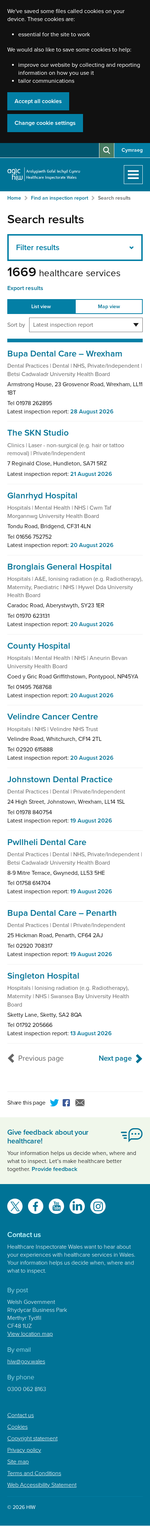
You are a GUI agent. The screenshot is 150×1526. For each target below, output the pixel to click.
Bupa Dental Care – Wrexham (64, 353)
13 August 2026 (91, 1033)
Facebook (67, 1104)
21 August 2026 (91, 474)
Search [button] (106, 150)
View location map (30, 1334)
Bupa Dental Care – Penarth (62, 913)
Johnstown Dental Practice (59, 779)
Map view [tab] (109, 306)
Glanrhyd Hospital (42, 495)
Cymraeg (132, 150)
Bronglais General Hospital (59, 567)
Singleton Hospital (43, 976)
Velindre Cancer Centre (52, 716)
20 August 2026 (92, 545)
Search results (114, 198)
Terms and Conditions (34, 1473)
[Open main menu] (133, 174)
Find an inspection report (59, 198)
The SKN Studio (38, 433)
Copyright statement (32, 1438)
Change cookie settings (45, 123)
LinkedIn (77, 1206)
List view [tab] (41, 306)
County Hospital (38, 646)
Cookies (17, 1427)
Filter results (37, 247)
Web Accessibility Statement (41, 1485)
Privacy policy (24, 1450)
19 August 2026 (91, 820)
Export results (25, 288)
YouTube (56, 1206)
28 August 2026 (92, 411)
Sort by (16, 324)
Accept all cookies (38, 101)
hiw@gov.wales (26, 1361)
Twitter (54, 1104)
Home (14, 198)
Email (80, 1104)
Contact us (20, 1415)
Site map (18, 1461)
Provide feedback (54, 1169)
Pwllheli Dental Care (46, 842)
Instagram (98, 1206)
